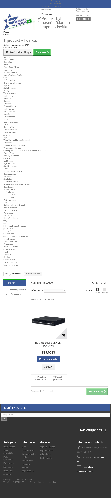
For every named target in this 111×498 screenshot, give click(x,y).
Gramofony (8, 62)
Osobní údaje (46, 458)
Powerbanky (8, 213)
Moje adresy (45, 454)
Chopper (6, 101)
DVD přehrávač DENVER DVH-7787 (48, 344)
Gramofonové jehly (11, 67)
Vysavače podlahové (12, 148)
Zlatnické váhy (9, 132)
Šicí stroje (7, 70)
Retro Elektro (8, 59)
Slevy (24, 447)
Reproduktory (9, 176)
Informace (11, 283)
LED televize (8, 192)
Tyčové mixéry (9, 93)
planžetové (8, 228)
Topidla (6, 137)
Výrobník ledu (9, 254)
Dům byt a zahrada (11, 156)
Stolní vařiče (8, 109)
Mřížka (97, 292)
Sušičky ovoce (9, 88)
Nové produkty (28, 450)
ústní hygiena (9, 239)
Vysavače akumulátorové (14, 145)
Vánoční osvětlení (11, 210)
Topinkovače (8, 85)
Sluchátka (7, 179)
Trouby (6, 252)
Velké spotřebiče (10, 241)
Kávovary (7, 104)
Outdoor (6, 257)
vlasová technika (10, 218)
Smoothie (7, 98)
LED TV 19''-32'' (9, 195)
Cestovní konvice (10, 265)
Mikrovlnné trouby (10, 247)
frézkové (7, 231)
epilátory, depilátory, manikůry (15, 236)
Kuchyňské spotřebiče (12, 75)
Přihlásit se (55, 1)
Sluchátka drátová (11, 182)
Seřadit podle (37, 290)
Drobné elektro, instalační (14, 205)
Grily (5, 78)
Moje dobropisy (47, 450)
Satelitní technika (10, 166)
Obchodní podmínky (17, 290)
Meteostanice (9, 189)
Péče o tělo (8, 215)
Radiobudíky (8, 187)
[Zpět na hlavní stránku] (6, 274)
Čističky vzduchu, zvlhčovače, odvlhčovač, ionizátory (26, 150)
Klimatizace (8, 244)
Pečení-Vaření (9, 80)
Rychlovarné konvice (12, 83)
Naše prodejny (14, 294)
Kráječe (6, 114)
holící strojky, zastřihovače (14, 226)
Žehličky (7, 135)
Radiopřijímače (9, 174)
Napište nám (55, 4)
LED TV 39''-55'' (9, 197)
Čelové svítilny (9, 260)
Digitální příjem (9, 163)
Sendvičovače (9, 117)
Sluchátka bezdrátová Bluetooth (16, 184)
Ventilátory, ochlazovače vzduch (16, 140)
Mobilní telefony (10, 208)
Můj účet (45, 442)
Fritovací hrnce (9, 106)
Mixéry (6, 91)
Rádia (5, 65)
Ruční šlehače (9, 111)
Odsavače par (9, 249)
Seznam (105, 292)
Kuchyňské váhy (10, 130)
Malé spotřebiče (10, 72)
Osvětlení (7, 158)
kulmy (6, 223)
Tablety (6, 202)
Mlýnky (6, 119)
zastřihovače (8, 234)
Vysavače (7, 143)
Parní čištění (8, 153)
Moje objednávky (47, 447)
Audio (5, 169)
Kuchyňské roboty (11, 122)
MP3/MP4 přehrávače (12, 171)
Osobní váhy (8, 127)
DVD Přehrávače (10, 200)
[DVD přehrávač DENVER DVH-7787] (48, 321)
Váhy (5, 124)
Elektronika (8, 161)
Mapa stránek (27, 471)
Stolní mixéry (9, 96)
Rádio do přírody (10, 262)
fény (5, 221)
